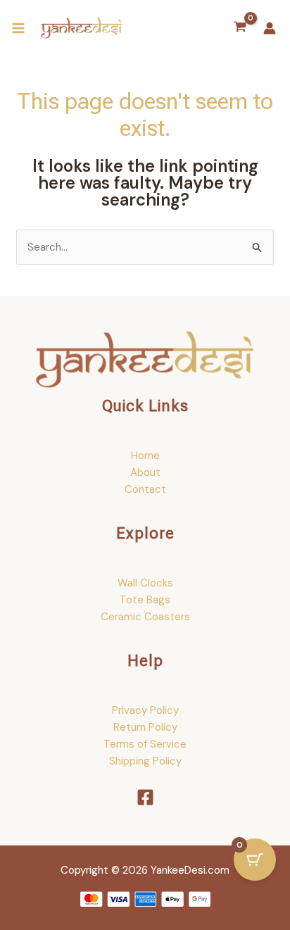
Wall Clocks (145, 583)
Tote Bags (145, 600)
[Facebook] (145, 797)
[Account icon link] (269, 28)
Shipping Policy (145, 761)
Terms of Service (145, 744)
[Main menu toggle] (18, 28)
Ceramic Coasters (145, 617)
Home (145, 455)
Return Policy (145, 727)
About (145, 472)
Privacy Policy (145, 710)
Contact (145, 489)
